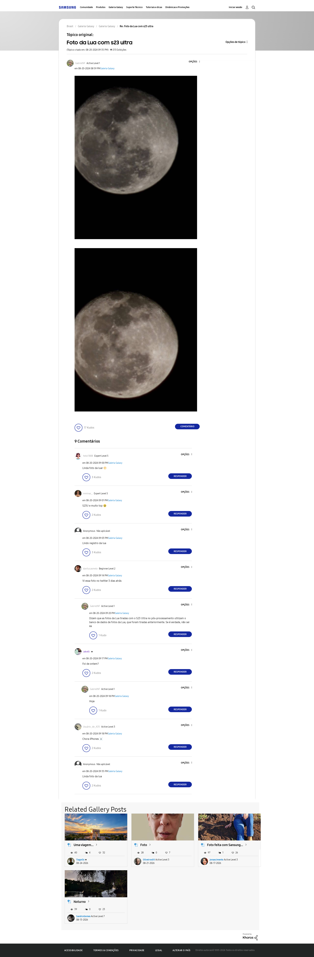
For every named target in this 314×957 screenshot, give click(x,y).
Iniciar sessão (235, 7)
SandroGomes (83, 916)
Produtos (100, 7)
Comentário (187, 426)
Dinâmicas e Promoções (177, 7)
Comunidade (86, 7)
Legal (158, 950)
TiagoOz (80, 859)
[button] (194, 61)
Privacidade (136, 950)
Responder (180, 476)
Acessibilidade (73, 950)
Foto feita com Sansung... (225, 845)
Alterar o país (182, 950)
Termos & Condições (106, 950)
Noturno (80, 902)
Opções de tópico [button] (235, 42)
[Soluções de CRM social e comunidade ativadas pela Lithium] (250, 936)
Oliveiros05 (149, 859)
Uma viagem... (84, 845)
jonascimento (216, 859)
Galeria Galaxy (116, 7)
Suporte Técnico (134, 7)
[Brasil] (67, 7)
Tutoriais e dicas (154, 7)
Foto (143, 845)
